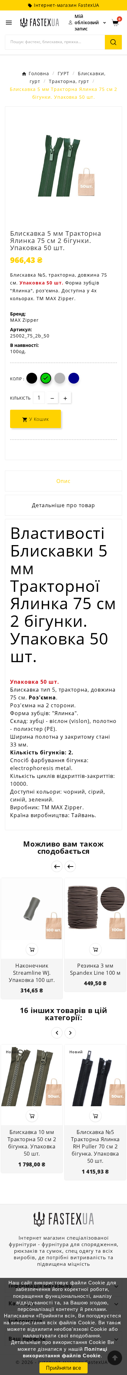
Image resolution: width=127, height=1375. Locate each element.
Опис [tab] (63, 481)
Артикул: (21, 329)
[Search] (113, 42)
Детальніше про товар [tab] (63, 505)
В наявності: (24, 345)
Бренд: (18, 314)
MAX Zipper (24, 320)
